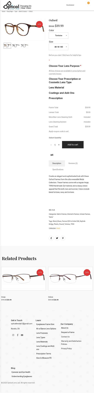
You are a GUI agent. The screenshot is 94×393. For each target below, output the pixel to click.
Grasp (3, 297)
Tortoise (67, 224)
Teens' (51, 217)
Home (3, 11)
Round (61, 224)
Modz (58, 228)
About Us (64, 328)
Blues (59, 221)
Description (57, 163)
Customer (70, 5)
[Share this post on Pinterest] (63, 238)
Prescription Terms (43, 354)
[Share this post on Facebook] (51, 238)
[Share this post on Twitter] (57, 238)
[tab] (57, 163)
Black (55, 221)
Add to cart (73, 144)
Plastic (56, 224)
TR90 (72, 224)
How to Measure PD (44, 358)
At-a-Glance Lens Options (46, 329)
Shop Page (10, 11)
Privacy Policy (66, 349)
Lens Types (40, 337)
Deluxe (50, 297)
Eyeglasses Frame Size (45, 324)
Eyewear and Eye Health (21, 372)
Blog (13, 368)
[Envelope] (22, 335)
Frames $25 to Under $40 (70, 221)
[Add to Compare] (52, 154)
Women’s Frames (73, 214)
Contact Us (65, 337)
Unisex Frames (85, 214)
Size (51, 41)
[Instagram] (13, 335)
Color (51, 30)
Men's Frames (23, 11)
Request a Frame (67, 332)
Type (16, 11)
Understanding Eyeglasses (22, 376)
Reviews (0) (73, 163)
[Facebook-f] (17, 335)
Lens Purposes (42, 333)
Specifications (58, 169)
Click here (66, 55)
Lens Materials (42, 342)
